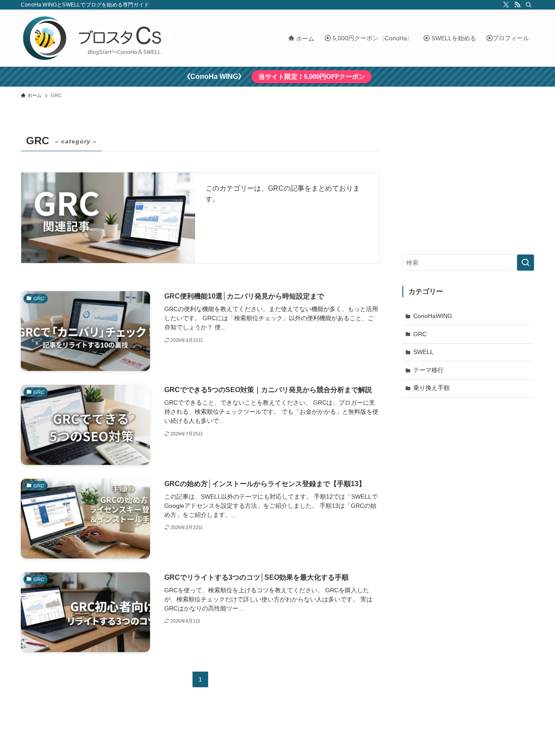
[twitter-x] (506, 5)
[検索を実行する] (525, 262)
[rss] (517, 5)
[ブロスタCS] (97, 38)
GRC (420, 334)
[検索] (528, 5)
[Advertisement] (468, 185)
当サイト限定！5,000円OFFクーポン (311, 76)
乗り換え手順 (431, 387)
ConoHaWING (432, 315)
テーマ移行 (428, 370)
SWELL (423, 351)
